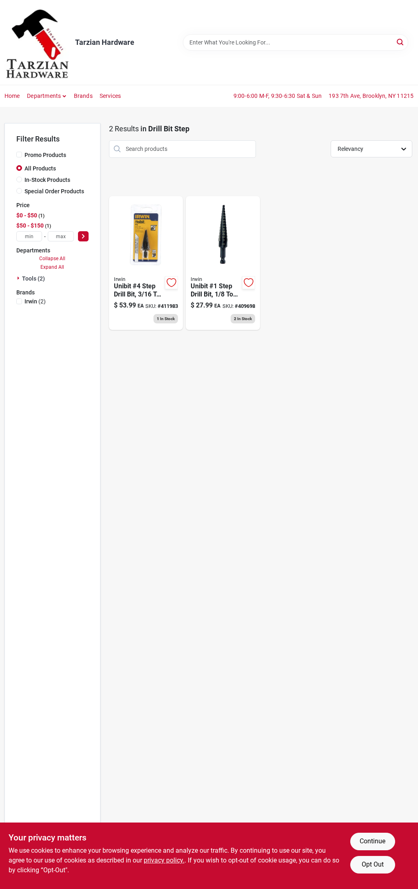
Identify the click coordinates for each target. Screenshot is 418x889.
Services (110, 96)
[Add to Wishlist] (171, 282)
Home (12, 96)
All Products (40, 168)
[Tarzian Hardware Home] (36, 42)
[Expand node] (19, 278)
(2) (35, 301)
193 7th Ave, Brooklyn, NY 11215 (371, 96)
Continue (372, 841)
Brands (83, 96)
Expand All (52, 267)
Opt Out (373, 864)
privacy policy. (164, 860)
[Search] (401, 42)
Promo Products (45, 155)
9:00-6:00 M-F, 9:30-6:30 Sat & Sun (277, 96)
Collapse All (52, 258)
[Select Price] (83, 236)
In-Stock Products (47, 180)
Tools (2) (33, 278)
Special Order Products (54, 191)
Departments (44, 96)
